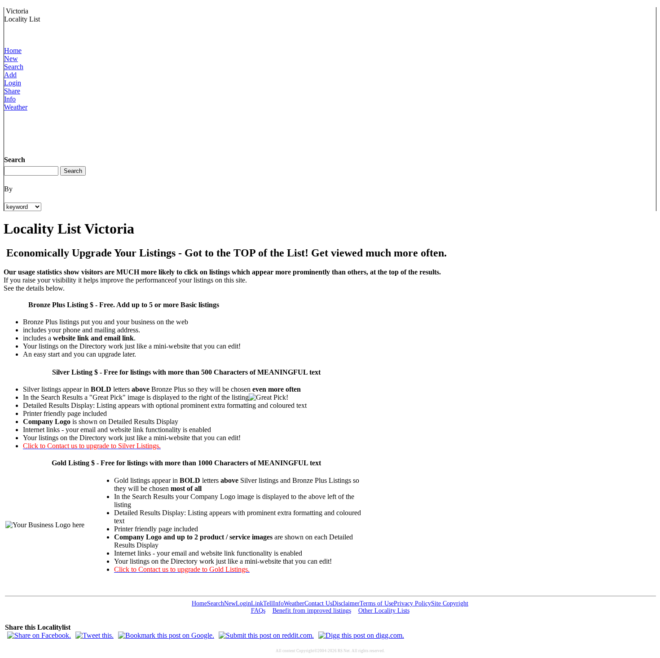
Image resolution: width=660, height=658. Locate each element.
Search (13, 67)
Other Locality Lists (383, 610)
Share (12, 91)
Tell (268, 603)
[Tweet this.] (94, 635)
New (11, 58)
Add (10, 75)
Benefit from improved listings (312, 610)
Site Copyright (449, 603)
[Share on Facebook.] (39, 635)
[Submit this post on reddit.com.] (266, 635)
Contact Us (318, 603)
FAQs (258, 610)
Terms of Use (377, 603)
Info (10, 99)
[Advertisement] (167, 131)
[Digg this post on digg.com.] (361, 635)
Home (13, 50)
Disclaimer (346, 603)
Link (257, 603)
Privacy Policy (412, 603)
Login (12, 83)
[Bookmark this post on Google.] (166, 635)
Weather (15, 107)
